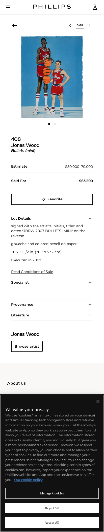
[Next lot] (89, 25)
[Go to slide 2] (55, 124)
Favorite (55, 199)
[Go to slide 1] (49, 124)
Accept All (52, 522)
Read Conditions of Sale (32, 272)
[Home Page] (52, 7)
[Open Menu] (11, 7)
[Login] (95, 7)
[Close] (97, 401)
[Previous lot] (70, 25)
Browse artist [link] (27, 346)
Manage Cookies (52, 493)
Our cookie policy (28, 480)
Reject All (52, 508)
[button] (52, 77)
